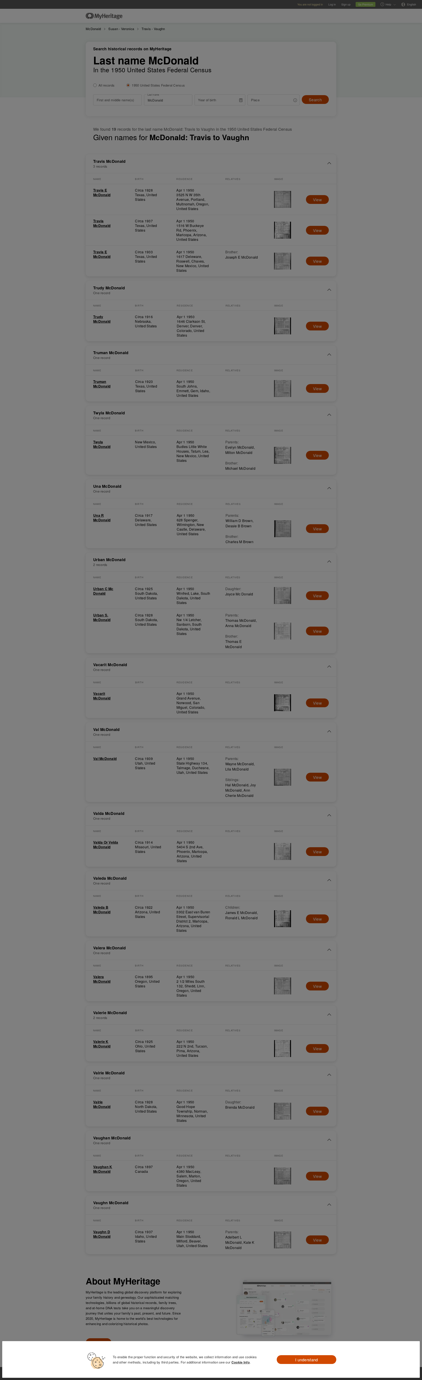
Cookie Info (240, 1362)
